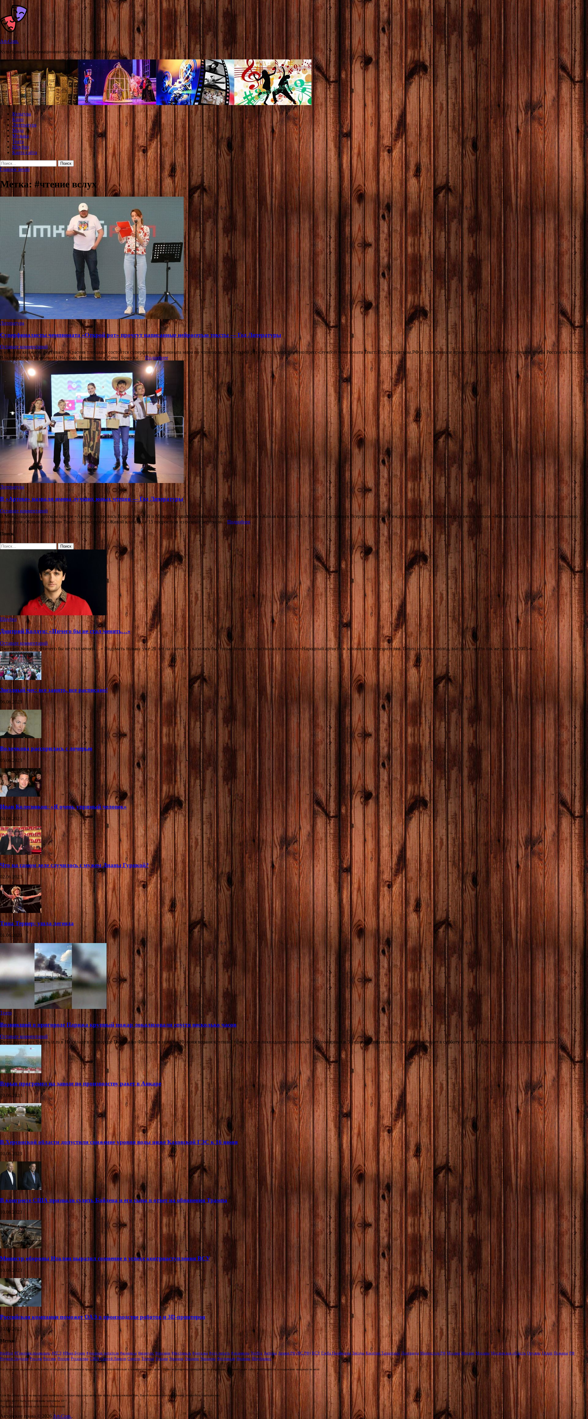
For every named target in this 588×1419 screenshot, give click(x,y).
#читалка (200, 1353)
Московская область (508, 1353)
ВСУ (316, 1353)
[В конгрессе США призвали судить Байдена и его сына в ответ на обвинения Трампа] (20, 1188)
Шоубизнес (261, 1358)
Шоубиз (20, 146)
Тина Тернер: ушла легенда (37, 923)
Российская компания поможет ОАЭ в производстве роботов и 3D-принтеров (102, 1317)
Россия (64, 1358)
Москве (467, 1353)
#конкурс (146, 1353)
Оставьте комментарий (24, 346)
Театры (147, 1358)
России (36, 1358)
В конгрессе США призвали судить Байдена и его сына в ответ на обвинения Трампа (113, 1200)
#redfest (6, 1353)
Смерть (133, 1358)
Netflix (256, 1353)
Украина (176, 1358)
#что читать (219, 1353)
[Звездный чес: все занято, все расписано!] (20, 678)
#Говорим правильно (32, 1353)
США (94, 1358)
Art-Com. (9, 41)
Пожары (561, 1353)
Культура (21, 113)
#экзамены (240, 1353)
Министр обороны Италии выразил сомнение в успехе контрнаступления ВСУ (105, 1258)
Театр (18, 141)
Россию (49, 1358)
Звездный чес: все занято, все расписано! (54, 690)
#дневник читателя (102, 1353)
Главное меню (15, 169)
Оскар (547, 1353)
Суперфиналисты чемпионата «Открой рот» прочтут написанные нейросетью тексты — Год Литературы (140, 335)
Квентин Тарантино (383, 1353)
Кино (18, 119)
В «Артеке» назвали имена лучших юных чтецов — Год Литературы (91, 499)
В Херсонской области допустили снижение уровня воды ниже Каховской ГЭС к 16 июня (119, 1142)
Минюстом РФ (433, 1353)
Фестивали (226, 1358)
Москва (453, 1353)
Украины (208, 1358)
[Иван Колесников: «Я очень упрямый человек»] (20, 795)
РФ (572, 1353)
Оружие (534, 1353)
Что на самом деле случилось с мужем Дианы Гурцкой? (74, 865)
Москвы (483, 1353)
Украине (192, 1358)
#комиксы (128, 1353)
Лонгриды (410, 1353)
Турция (161, 1358)
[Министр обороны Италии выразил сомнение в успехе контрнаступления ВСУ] (20, 1246)
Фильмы (243, 1358)
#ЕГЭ (57, 1353)
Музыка (20, 135)
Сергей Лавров (113, 1358)
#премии (162, 1353)
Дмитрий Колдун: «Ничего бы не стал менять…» (65, 631)
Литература (24, 124)
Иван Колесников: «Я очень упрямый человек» (63, 806)
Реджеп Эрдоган (14, 1358)
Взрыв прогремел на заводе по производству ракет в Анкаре (80, 1083)
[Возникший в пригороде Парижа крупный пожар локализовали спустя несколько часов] (53, 1007)
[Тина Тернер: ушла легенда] (20, 911)
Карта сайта (24, 152)
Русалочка (80, 1358)
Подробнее (156, 357)
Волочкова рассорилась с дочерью (46, 748)
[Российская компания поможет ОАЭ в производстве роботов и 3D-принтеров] (20, 1305)
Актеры (270, 1353)
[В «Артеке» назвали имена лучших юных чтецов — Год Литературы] (294, 422)
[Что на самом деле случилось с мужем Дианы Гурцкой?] (20, 853)
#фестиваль (181, 1353)
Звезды (358, 1353)
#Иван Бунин (74, 1353)
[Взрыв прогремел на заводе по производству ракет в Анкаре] (20, 1071)
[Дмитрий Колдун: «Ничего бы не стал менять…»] (53, 613)
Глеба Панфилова (336, 1353)
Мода (18, 130)
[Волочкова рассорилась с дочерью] (20, 736)
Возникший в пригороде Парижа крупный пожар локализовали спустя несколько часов (118, 1024)
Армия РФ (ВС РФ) (294, 1353)
